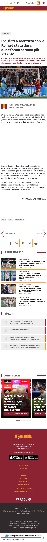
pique (4, 220)
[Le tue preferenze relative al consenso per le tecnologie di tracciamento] (43, 538)
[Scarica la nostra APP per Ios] (16, 458)
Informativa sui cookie (23, 488)
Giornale (23, 469)
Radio (23, 475)
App (23, 472)
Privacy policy (23, 485)
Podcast (23, 478)
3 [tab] (29, 420)
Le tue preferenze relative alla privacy (25, 535)
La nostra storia (23, 482)
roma (10, 220)
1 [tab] (18, 420)
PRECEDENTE (9, 234)
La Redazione (23, 466)
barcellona (19, 220)
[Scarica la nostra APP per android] (31, 458)
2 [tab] (23, 420)
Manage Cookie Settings (23, 491)
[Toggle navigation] (41, 8)
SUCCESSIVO (38, 233)
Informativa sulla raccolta (13, 539)
